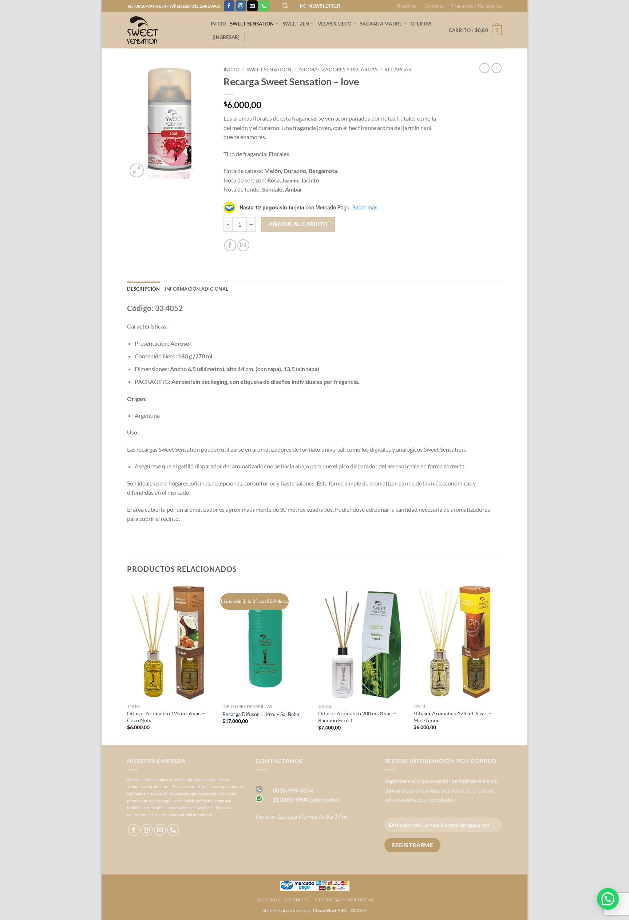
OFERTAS (421, 24)
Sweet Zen (295, 24)
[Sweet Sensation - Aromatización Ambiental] (163, 30)
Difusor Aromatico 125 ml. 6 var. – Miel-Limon (452, 716)
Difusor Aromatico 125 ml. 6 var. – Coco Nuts (166, 716)
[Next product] (484, 68)
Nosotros (406, 6)
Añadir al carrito (298, 224)
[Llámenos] (263, 5)
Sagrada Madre (381, 24)
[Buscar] (285, 6)
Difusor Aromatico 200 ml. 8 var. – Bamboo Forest (357, 716)
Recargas (397, 69)
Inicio (218, 24)
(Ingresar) (226, 37)
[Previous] (127, 663)
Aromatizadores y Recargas (337, 69)
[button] (321, 6)
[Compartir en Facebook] (230, 245)
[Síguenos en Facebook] (229, 5)
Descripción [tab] (143, 289)
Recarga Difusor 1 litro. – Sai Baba (260, 714)
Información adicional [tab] (196, 289)
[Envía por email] (243, 245)
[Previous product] (496, 68)
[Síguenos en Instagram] (241, 5)
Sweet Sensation (252, 24)
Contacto (434, 6)
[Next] (501, 663)
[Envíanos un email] (252, 5)
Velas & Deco (335, 24)
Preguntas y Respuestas (477, 6)
